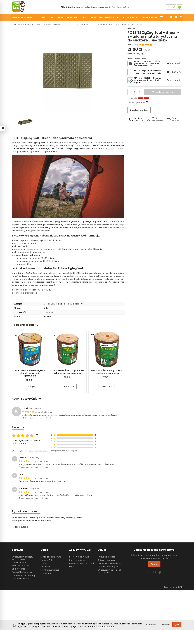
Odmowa (165, 624)
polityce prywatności (105, 626)
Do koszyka (30, 386)
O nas (43, 563)
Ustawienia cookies (21, 578)
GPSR (71, 566)
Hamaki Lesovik (19, 562)
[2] (143, 44)
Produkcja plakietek (107, 557)
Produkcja (132, 17)
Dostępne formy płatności (81, 563)
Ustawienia (151, 624)
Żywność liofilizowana (22, 572)
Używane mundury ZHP (108, 566)
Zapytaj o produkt (139, 110)
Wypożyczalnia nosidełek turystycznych (109, 571)
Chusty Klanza (18, 569)
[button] (136, 119)
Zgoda (177, 624)
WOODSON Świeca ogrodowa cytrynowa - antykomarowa (68, 371)
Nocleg (120, 17)
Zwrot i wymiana (77, 560)
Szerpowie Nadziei (148, 17)
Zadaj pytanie (21, 526)
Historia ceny (134, 53)
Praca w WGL (47, 560)
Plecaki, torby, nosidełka (101, 17)
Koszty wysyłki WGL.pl (79, 557)
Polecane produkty (25, 325)
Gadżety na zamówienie (109, 563)
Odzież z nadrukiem (107, 560)
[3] (145, 44)
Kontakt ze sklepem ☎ (51, 557)
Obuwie (60, 17)
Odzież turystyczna (77, 17)
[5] (151, 44)
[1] (140, 44)
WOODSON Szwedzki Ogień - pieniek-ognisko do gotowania (30, 373)
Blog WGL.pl (46, 573)
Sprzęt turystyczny (45, 17)
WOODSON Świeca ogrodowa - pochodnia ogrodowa (106, 371)
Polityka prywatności (50, 570)
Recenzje (18, 427)
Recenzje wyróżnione (26, 399)
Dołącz (154, 564)
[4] (148, 44)
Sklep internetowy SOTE (173, 587)
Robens (131, 28)
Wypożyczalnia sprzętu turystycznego (22, 558)
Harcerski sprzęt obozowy (23, 575)
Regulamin (46, 566)
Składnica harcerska (22, 17)
